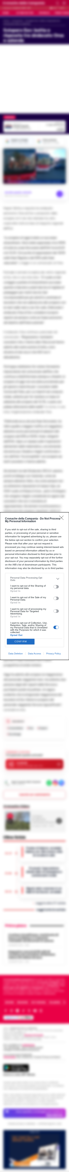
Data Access (34, 653)
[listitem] (34, 579)
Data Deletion (15, 653)
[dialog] (34, 586)
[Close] (62, 519)
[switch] (56, 586)
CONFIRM (21, 641)
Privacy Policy (53, 653)
